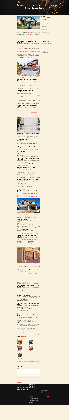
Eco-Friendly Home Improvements (45, 32)
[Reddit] (17, 340)
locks (24, 48)
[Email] (17, 338)
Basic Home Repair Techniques (45, 23)
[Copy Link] (17, 339)
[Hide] (17, 347)
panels (20, 164)
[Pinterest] (17, 345)
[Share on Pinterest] (21, 336)
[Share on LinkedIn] (19, 336)
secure (19, 91)
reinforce (31, 172)
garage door (18, 361)
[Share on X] (18, 336)
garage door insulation (32, 361)
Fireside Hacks (19, 4)
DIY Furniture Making (44, 26)
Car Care (30, 385)
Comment (18, 368)
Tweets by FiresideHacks (43, 19)
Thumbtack (26, 137)
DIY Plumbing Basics (31, 389)
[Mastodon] (17, 346)
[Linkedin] (17, 344)
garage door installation (27, 361)
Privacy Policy (31, 396)
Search (44, 16)
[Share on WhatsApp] (23, 336)
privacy (22, 271)
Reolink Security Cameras (36, 182)
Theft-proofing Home (35, 273)
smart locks (26, 94)
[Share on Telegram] (25, 336)
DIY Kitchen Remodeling (44, 29)
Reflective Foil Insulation (34, 112)
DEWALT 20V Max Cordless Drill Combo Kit (33, 196)
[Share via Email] (24, 336)
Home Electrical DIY (44, 35)
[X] (17, 343)
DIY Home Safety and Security (32, 387)
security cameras (20, 169)
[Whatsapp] (17, 341)
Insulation (19, 310)
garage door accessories (22, 361)
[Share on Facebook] (17, 336)
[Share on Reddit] (22, 336)
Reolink (23, 77)
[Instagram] (17, 342)
